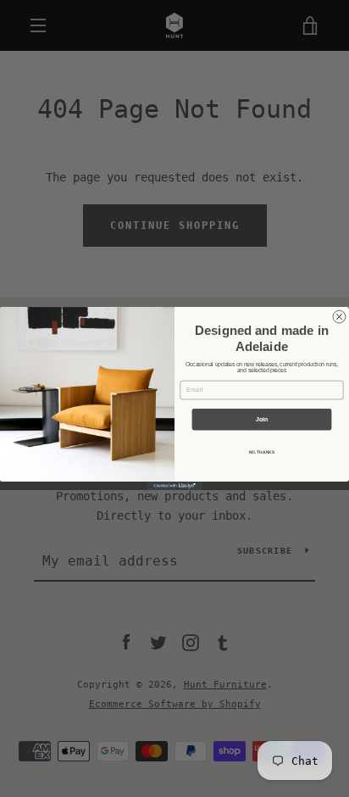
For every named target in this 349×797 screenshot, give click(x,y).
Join (262, 419)
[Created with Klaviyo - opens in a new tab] (174, 486)
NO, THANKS (262, 452)
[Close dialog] (339, 316)
